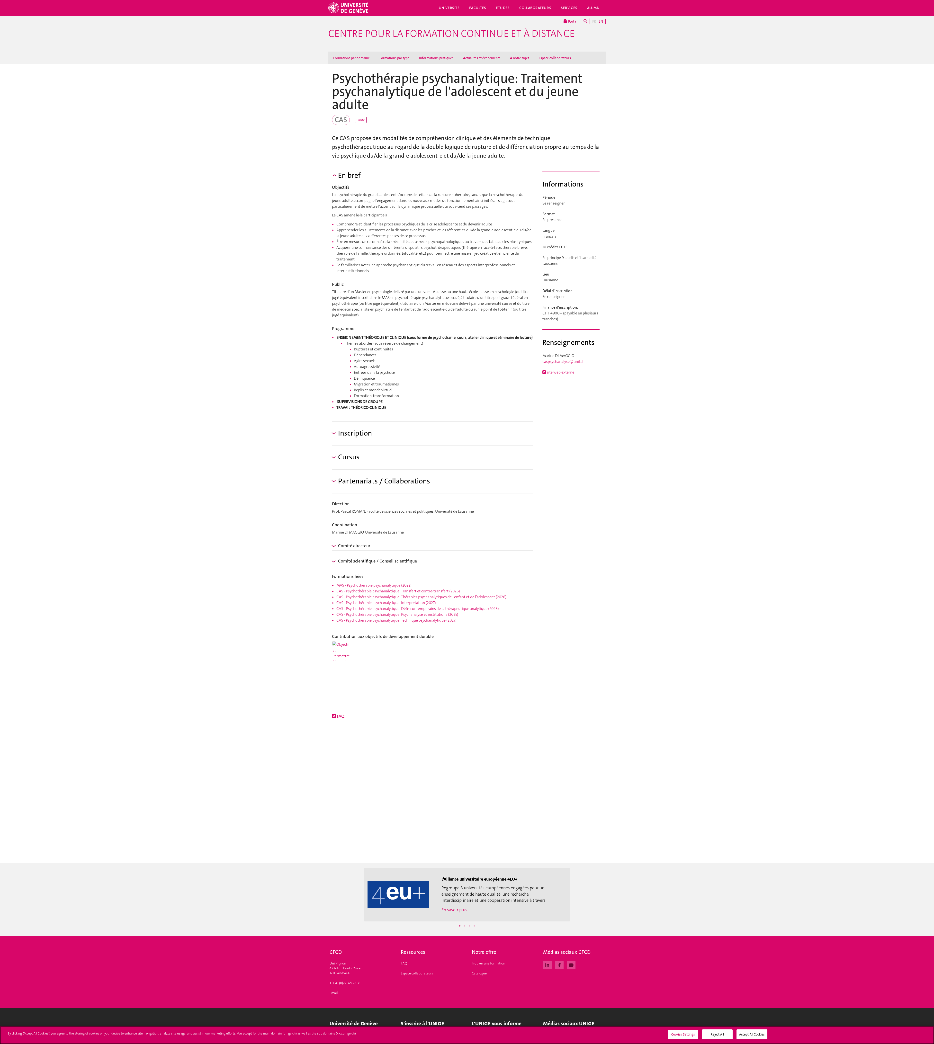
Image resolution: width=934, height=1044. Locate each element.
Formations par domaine (351, 58)
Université (449, 7)
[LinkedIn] (547, 964)
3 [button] (469, 925)
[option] (467, 894)
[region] (467, 1035)
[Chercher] (585, 21)
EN (601, 21)
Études (503, 7)
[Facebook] (559, 964)
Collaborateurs (535, 7)
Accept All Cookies (752, 1034)
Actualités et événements (481, 58)
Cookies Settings (683, 1034)
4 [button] (474, 925)
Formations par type (394, 58)
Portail (572, 21)
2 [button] (464, 925)
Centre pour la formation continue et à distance (451, 33)
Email (334, 993)
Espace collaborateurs (555, 58)
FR (594, 21)
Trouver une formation (488, 963)
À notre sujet (519, 58)
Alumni (594, 7)
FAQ (340, 716)
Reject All (717, 1034)
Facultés (477, 7)
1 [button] (459, 925)
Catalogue (479, 973)
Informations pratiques (436, 58)
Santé (361, 120)
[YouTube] (571, 964)
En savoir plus (454, 910)
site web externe (560, 372)
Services (569, 7)
